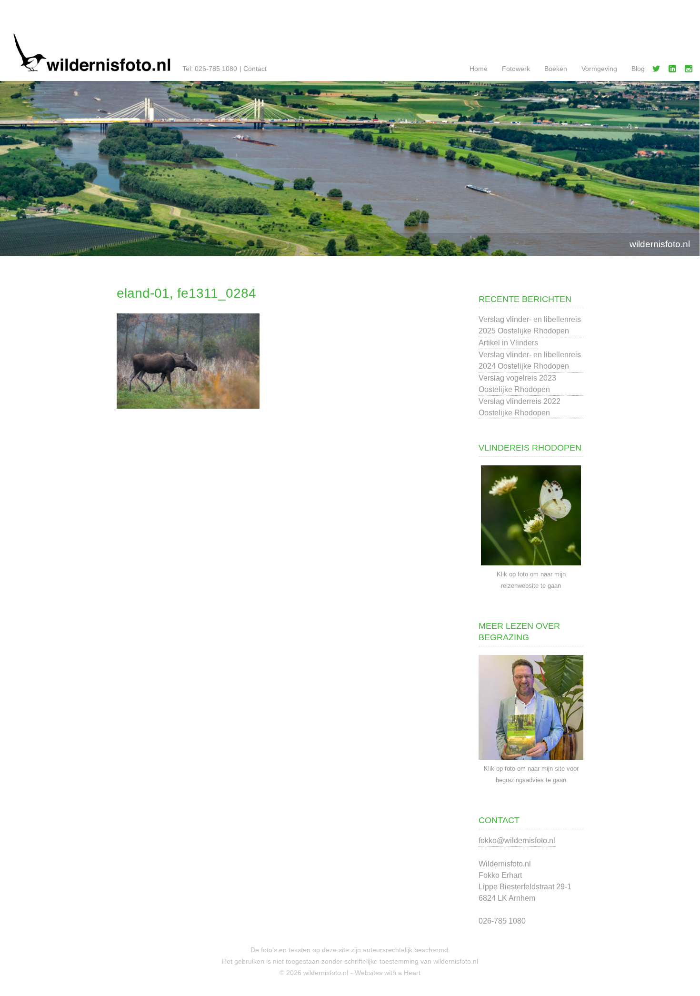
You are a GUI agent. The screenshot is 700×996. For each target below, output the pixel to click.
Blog (638, 68)
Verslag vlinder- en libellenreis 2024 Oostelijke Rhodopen (530, 360)
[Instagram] (690, 70)
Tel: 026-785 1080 (209, 68)
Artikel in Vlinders (508, 343)
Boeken (555, 68)
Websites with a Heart (387, 972)
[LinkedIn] (674, 70)
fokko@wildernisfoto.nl (517, 840)
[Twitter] (658, 70)
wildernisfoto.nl (660, 244)
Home (479, 68)
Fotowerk (516, 68)
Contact (255, 68)
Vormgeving (599, 68)
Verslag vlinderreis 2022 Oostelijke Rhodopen (519, 407)
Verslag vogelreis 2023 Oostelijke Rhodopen (517, 383)
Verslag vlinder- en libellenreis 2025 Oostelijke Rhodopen (530, 325)
